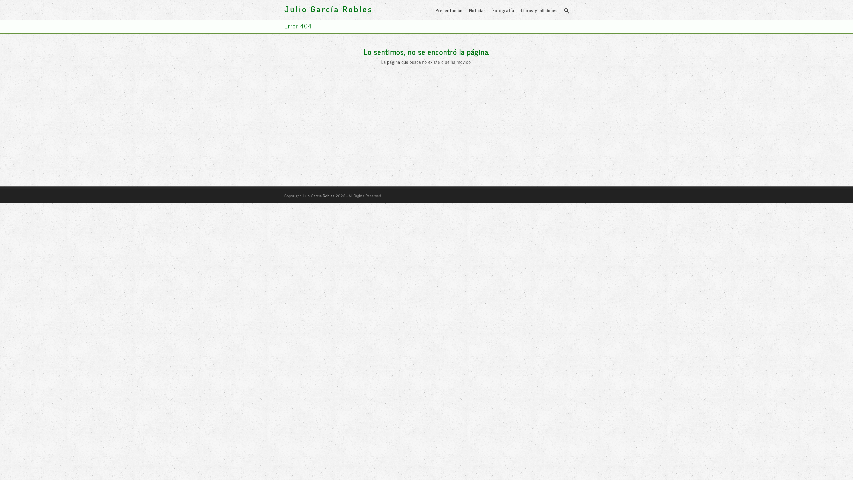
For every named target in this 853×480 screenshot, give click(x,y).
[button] (566, 10)
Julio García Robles (328, 9)
